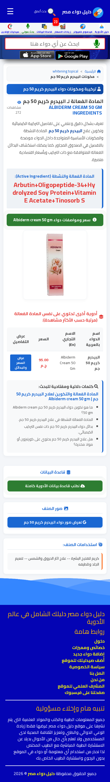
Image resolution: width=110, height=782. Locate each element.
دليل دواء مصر (41, 773)
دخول (99, 641)
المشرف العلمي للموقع (81, 686)
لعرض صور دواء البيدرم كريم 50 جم (53, 522)
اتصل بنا (97, 673)
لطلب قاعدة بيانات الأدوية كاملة (52, 485)
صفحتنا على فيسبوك (85, 692)
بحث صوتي (28, 31)
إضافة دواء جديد (89, 654)
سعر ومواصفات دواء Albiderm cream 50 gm (52, 219)
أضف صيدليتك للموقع (83, 660)
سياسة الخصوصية (87, 666)
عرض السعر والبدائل (21, 363)
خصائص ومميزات (88, 647)
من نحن (98, 679)
